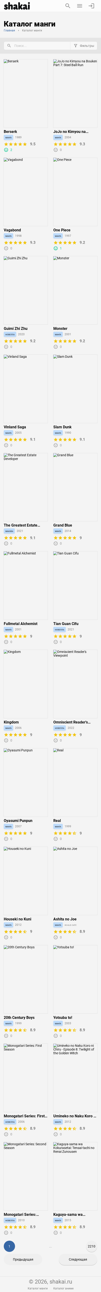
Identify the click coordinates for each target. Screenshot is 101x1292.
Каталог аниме (63, 1288)
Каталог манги (38, 1288)
